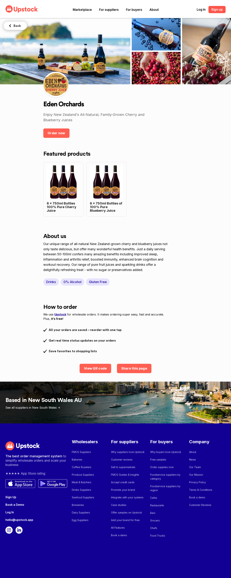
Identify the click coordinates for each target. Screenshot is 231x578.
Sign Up (10, 497)
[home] (21, 9)
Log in (201, 9)
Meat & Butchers (81, 482)
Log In (9, 512)
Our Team (195, 467)
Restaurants (157, 505)
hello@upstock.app (19, 520)
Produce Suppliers (83, 474)
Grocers (155, 520)
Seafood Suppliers (83, 497)
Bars (152, 512)
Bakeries (77, 459)
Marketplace (82, 10)
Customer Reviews (200, 504)
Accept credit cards (122, 482)
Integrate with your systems (127, 497)
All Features (118, 527)
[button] (82, 9)
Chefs (153, 528)
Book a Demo (14, 504)
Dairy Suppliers (81, 512)
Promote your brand (123, 489)
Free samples (158, 459)
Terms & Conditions (200, 489)
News (192, 459)
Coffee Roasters (81, 467)
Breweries (78, 504)
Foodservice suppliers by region (165, 488)
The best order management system (34, 456)
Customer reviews (121, 459)
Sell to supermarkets (123, 467)
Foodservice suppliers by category (165, 476)
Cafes (153, 497)
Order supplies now (162, 467)
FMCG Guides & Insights (125, 474)
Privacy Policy (197, 482)
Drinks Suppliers (81, 489)
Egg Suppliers (80, 520)
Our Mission (196, 474)
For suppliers (109, 10)
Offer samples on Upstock (126, 512)
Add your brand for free (125, 520)
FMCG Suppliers (81, 451)
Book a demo (119, 535)
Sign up (217, 9)
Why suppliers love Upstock (128, 451)
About (154, 10)
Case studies (118, 504)
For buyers (134, 10)
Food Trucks (157, 535)
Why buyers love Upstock (165, 451)
